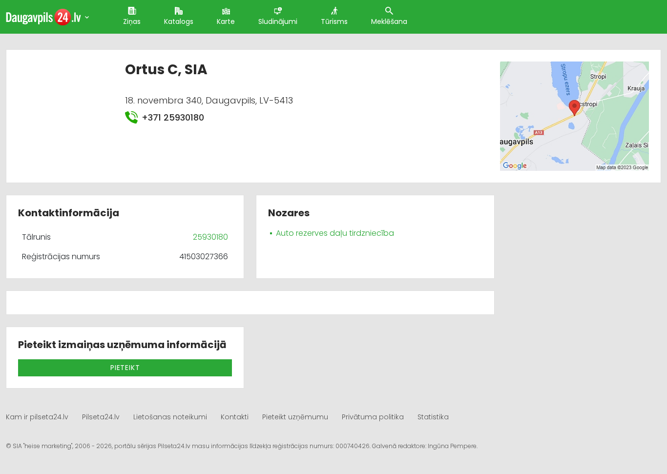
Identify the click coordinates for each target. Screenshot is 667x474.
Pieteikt (125, 367)
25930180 (210, 237)
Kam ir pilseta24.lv (37, 417)
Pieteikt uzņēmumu (295, 417)
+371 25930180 (173, 117)
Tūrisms (334, 21)
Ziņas (132, 21)
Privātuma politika (373, 417)
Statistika (433, 417)
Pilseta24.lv (101, 417)
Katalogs (178, 21)
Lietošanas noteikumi (170, 417)
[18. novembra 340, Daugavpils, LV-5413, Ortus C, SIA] (574, 116)
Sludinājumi (277, 21)
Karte (226, 21)
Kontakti (235, 417)
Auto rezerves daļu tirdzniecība (335, 233)
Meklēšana (389, 21)
